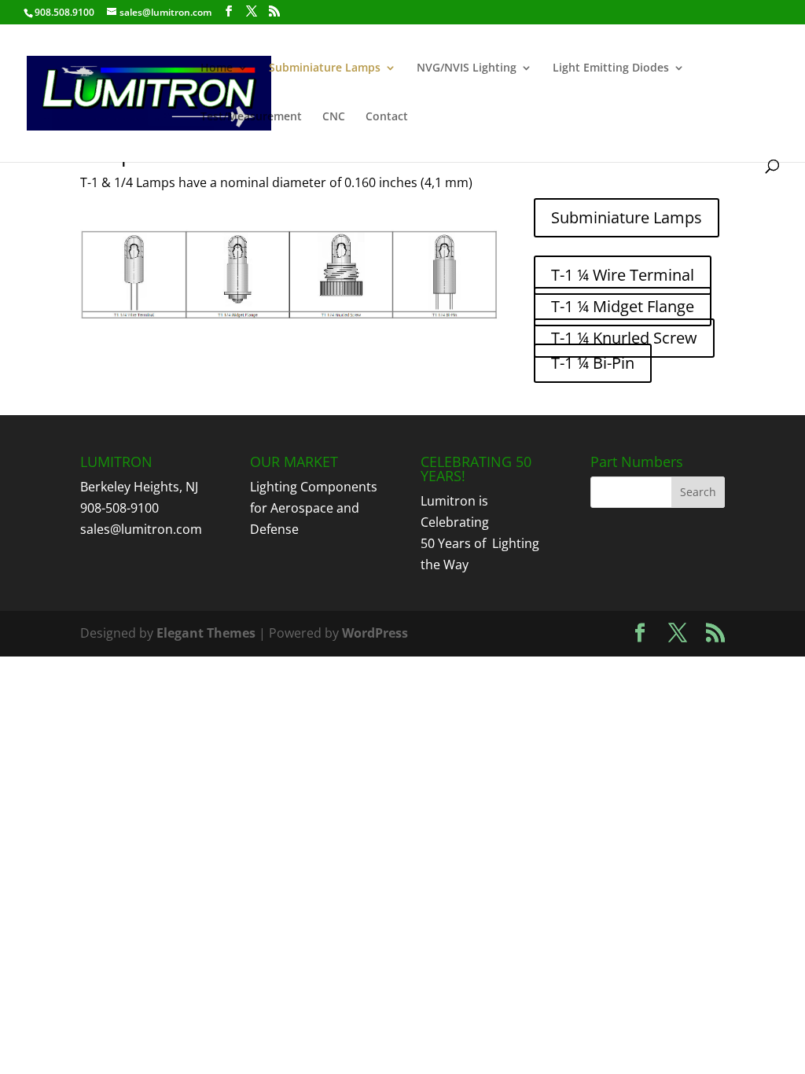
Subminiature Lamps (324, 68)
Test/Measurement (251, 117)
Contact (387, 117)
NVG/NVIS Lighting (466, 68)
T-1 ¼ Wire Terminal (622, 274)
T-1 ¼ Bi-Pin (592, 362)
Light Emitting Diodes (611, 68)
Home (216, 68)
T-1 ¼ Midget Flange (622, 306)
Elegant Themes (205, 633)
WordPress (375, 633)
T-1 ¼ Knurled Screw (624, 337)
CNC (333, 117)
